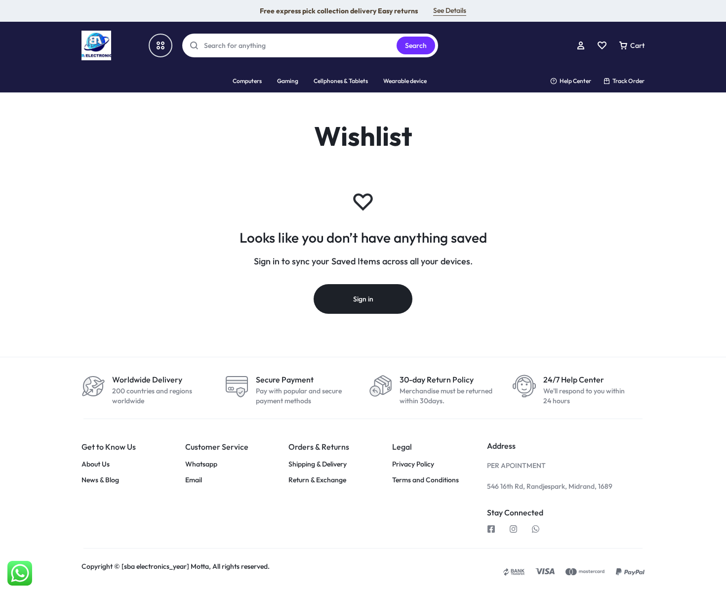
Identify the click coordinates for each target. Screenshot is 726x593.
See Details (449, 10)
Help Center (575, 81)
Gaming (287, 81)
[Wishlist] (602, 45)
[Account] (581, 45)
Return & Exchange (317, 480)
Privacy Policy (413, 464)
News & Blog (100, 480)
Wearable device (405, 81)
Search (416, 45)
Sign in (363, 299)
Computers (247, 81)
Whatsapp (201, 464)
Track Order (628, 81)
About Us (95, 464)
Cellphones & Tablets (341, 81)
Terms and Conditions (425, 480)
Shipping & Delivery (317, 464)
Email (193, 480)
